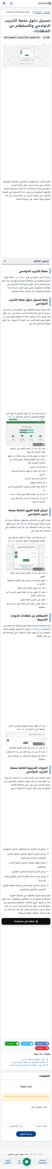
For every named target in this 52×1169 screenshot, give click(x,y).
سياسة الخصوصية (42, 1162)
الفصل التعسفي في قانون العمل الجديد (28, 1062)
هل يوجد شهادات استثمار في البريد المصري (27, 1065)
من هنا (11, 417)
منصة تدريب (20, 277)
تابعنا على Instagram (26, 921)
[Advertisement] (33, 123)
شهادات (34, 629)
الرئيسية (47, 12)
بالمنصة (24, 524)
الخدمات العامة (37, 12)
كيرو (45, 37)
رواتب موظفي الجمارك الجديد (33, 1059)
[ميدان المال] (44, 3)
